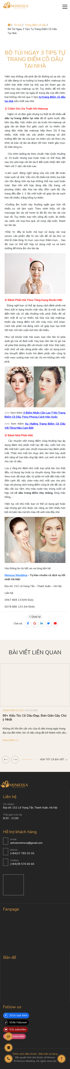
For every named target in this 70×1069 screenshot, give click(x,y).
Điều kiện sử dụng (48, 1053)
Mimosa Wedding (16, 575)
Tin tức (18, 25)
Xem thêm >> (11, 740)
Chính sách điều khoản (25, 1053)
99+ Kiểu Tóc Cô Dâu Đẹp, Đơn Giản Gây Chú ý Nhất (34, 717)
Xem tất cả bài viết (52, 759)
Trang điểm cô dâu (36, 25)
